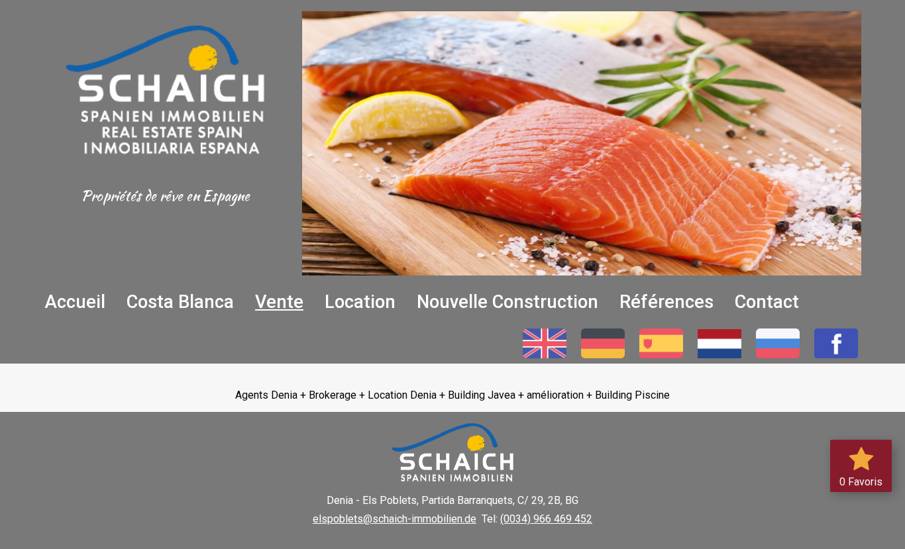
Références (666, 302)
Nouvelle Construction (507, 302)
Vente (279, 302)
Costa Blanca (180, 302)
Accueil (74, 302)
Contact (767, 302)
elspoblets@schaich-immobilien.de (394, 519)
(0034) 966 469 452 (546, 519)
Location (360, 302)
